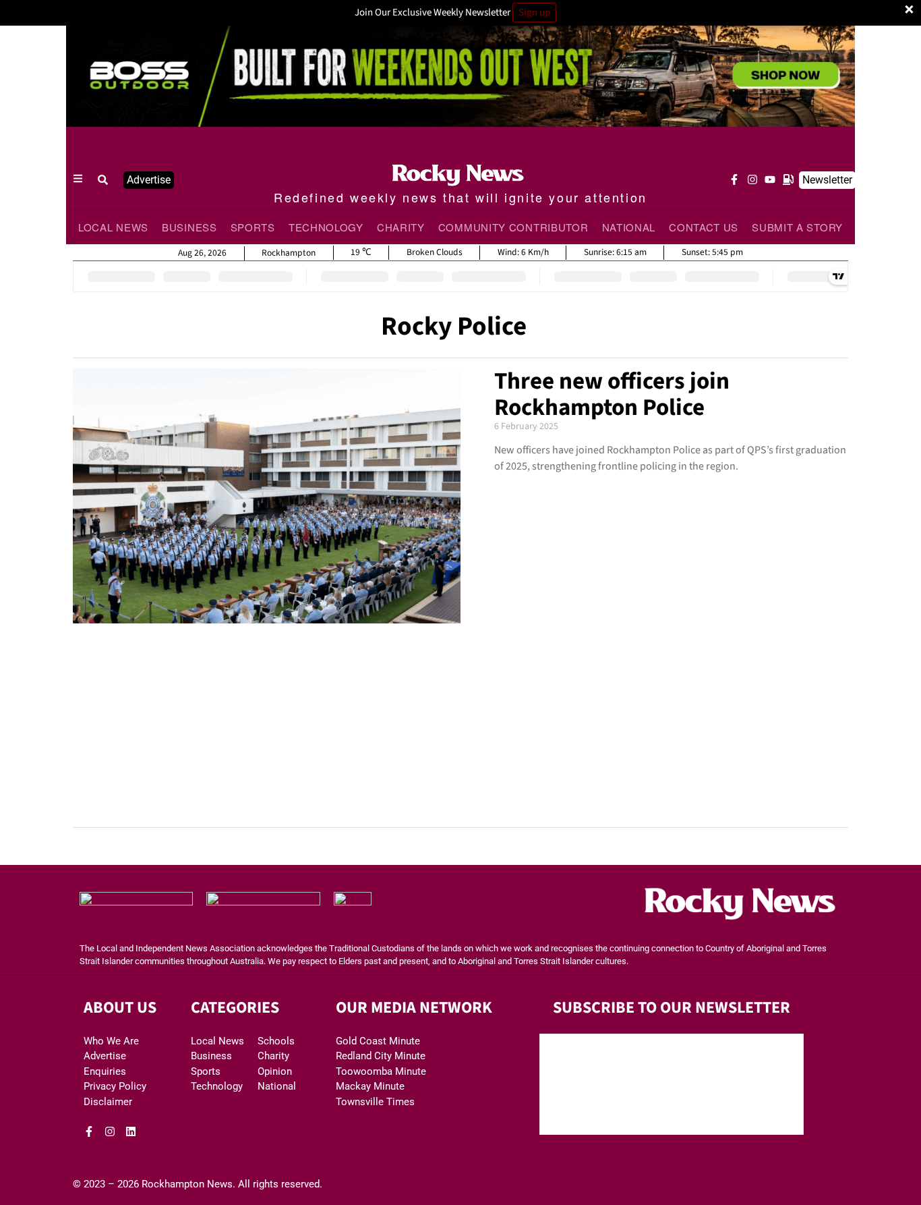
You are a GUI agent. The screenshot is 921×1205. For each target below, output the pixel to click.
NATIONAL (629, 227)
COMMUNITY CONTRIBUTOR (513, 227)
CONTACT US (703, 227)
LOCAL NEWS (113, 227)
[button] (103, 180)
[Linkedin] (130, 1131)
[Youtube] (770, 179)
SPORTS (253, 227)
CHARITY (401, 227)
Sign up (534, 12)
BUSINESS (189, 227)
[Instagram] (752, 179)
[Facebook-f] (734, 179)
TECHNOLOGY (326, 227)
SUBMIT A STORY (797, 227)
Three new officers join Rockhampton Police (612, 394)
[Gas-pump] (788, 179)
